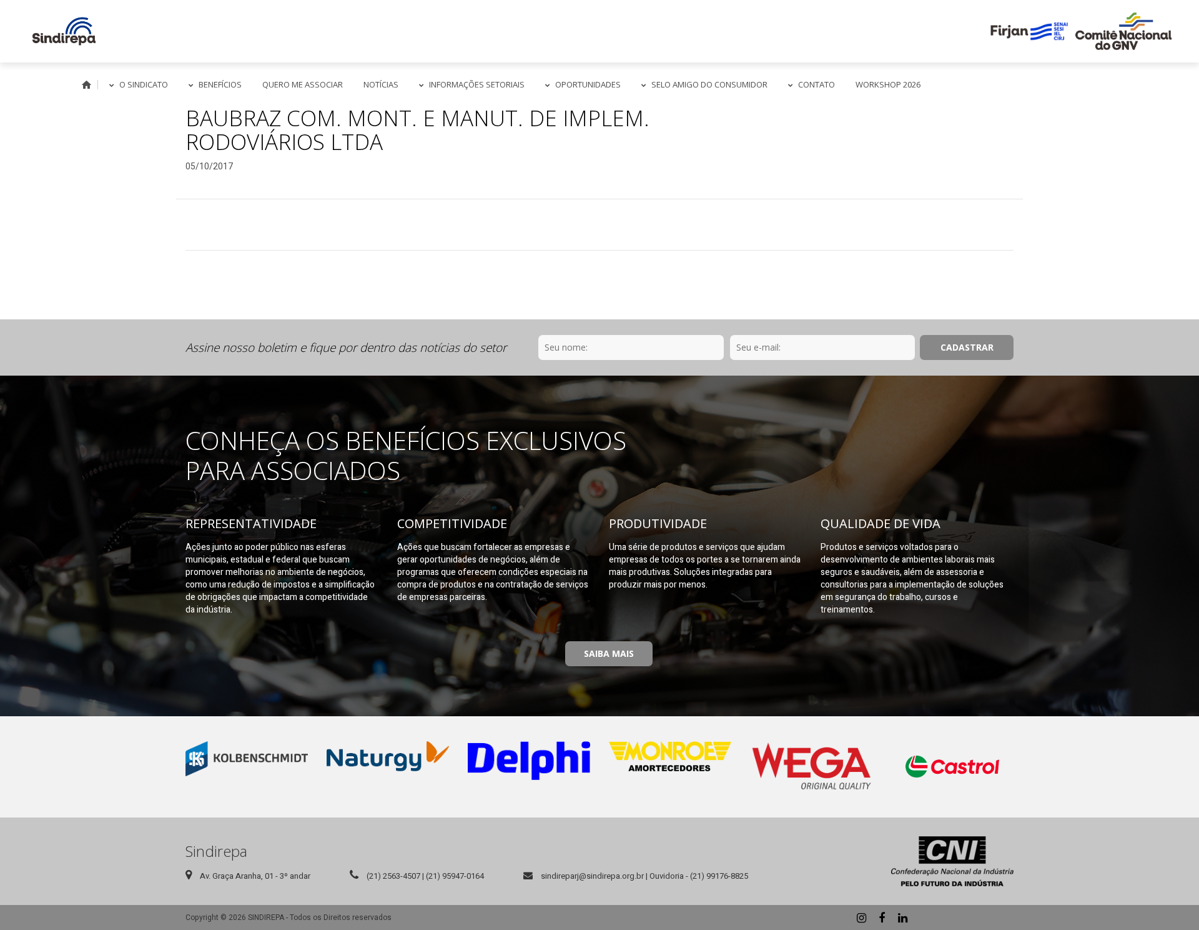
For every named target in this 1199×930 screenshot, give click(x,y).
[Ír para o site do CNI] (952, 861)
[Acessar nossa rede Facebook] (881, 917)
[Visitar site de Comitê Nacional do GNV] (1123, 31)
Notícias (380, 84)
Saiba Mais (609, 653)
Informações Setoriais (477, 84)
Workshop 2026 (888, 84)
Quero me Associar (302, 84)
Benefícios (220, 84)
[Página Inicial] (64, 31)
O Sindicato (143, 84)
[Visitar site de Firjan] (1029, 31)
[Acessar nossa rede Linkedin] (902, 917)
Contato (816, 84)
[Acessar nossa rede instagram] (861, 917)
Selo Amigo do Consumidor (709, 84)
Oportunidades (588, 84)
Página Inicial (87, 84)
